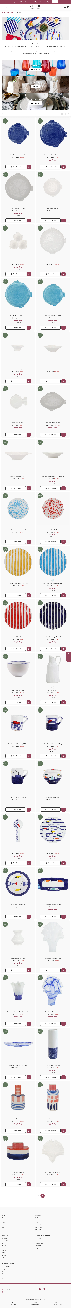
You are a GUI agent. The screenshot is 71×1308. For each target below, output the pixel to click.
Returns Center (39, 1232)
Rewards (4, 1243)
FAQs (37, 1222)
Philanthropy (4, 1222)
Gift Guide (4, 1245)
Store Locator (5, 1238)
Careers (3, 1227)
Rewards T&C (39, 1227)
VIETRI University (6, 1276)
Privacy (13, 1302)
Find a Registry (5, 1250)
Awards (3, 1220)
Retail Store (4, 1260)
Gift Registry (4, 1248)
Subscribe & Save (6, 1240)
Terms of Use (35, 1302)
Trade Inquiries (39, 1245)
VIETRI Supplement (6, 1273)
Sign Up (55, 1)
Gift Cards (4, 1255)
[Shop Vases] (35, 84)
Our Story (4, 1215)
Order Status (38, 1229)
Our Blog (4, 1217)
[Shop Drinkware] (35, 68)
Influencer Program (6, 1266)
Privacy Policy (58, 1304)
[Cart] (68, 6)
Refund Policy (13, 1304)
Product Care (38, 1220)
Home (4, 12)
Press (3, 1278)
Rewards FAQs (39, 1224)
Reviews (3, 1257)
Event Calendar (5, 1281)
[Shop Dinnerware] (35, 101)
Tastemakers (4, 1224)
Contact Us (38, 1217)
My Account (38, 1215)
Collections (11, 12)
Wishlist (3, 1252)
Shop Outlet (38, 1238)
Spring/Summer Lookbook (8, 1269)
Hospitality (38, 1248)
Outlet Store (38, 1240)
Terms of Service (58, 1302)
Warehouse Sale (39, 1243)
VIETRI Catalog (5, 1271)
